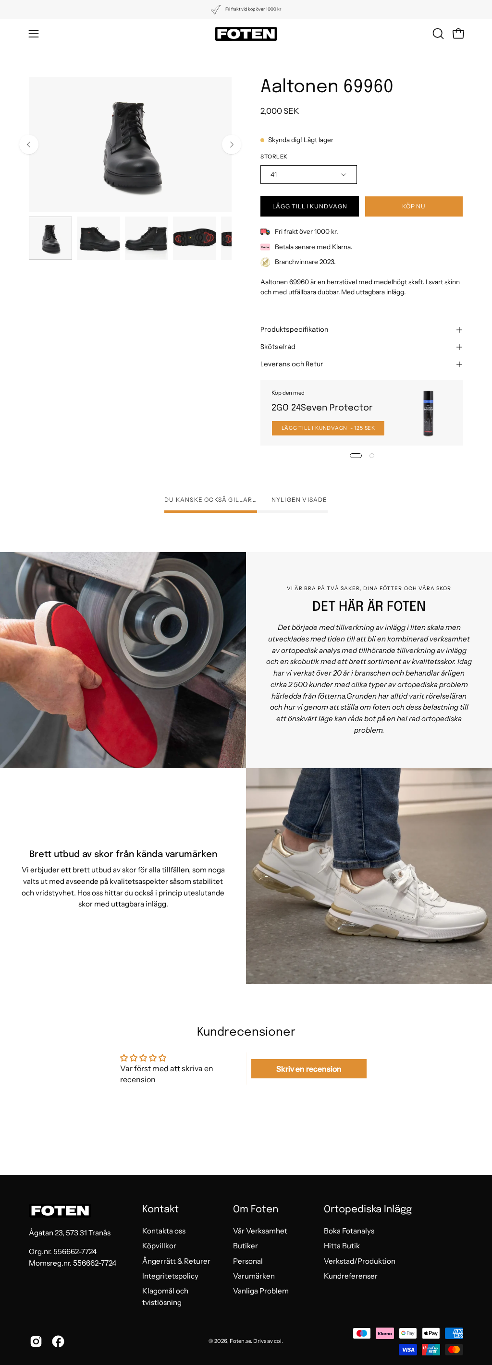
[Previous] (28, 144)
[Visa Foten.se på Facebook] (58, 1341)
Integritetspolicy (170, 1275)
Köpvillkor (159, 1246)
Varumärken (254, 1275)
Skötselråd (277, 347)
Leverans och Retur (291, 364)
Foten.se (240, 1341)
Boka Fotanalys (349, 1230)
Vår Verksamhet (260, 1230)
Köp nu (414, 206)
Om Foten (255, 1210)
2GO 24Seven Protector (321, 407)
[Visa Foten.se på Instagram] (36, 1341)
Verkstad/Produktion (359, 1261)
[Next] (231, 144)
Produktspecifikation (294, 329)
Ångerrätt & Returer (176, 1261)
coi (278, 1341)
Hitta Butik (342, 1246)
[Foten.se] (246, 34)
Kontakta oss (163, 1230)
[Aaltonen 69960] (50, 238)
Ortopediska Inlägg (368, 1210)
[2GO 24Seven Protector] (428, 413)
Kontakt (160, 1210)
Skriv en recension (309, 1069)
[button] (437, 33)
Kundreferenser (351, 1275)
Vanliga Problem (261, 1291)
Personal (248, 1261)
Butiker (245, 1246)
